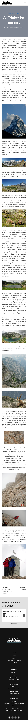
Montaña (18, 13)
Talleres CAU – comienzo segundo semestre (7, 590)
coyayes (8, 27)
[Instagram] (12, 717)
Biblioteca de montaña (14, 682)
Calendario (14, 662)
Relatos (14, 658)
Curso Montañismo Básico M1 (14, 708)
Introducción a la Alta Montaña (14, 710)
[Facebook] (9, 717)
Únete (14, 701)
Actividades (11, 13)
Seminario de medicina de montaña (14, 703)
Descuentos (14, 675)
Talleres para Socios (14, 679)
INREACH (14, 686)
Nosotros (14, 655)
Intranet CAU (14, 672)
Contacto (14, 665)
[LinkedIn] (19, 717)
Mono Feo (23, 588)
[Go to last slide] (4, 615)
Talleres (14, 705)
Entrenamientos (14, 684)
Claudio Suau (8, 616)
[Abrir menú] (25, 3)
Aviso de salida (14, 677)
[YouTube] (15, 717)
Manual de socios (14, 693)
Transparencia (14, 691)
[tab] (11, 623)
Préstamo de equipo (14, 689)
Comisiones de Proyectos (14, 660)
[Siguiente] (24, 615)
